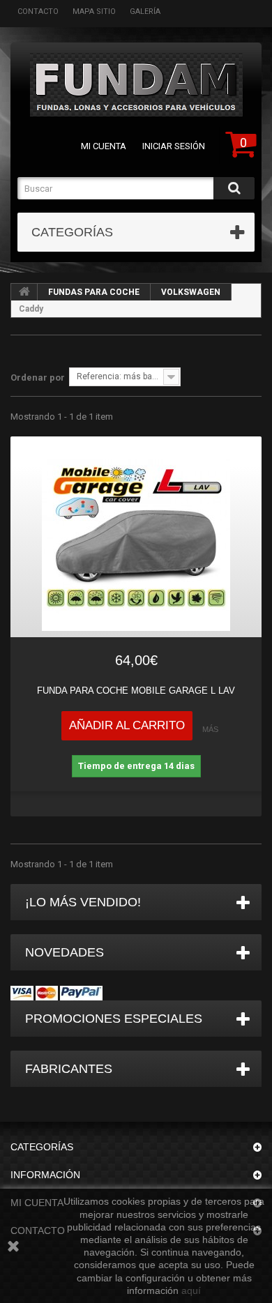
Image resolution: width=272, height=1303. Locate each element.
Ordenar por (37, 377)
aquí (191, 1290)
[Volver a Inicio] (24, 292)
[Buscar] (234, 188)
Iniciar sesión (173, 146)
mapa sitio (94, 11)
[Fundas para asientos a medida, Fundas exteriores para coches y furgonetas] (136, 84)
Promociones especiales (113, 1019)
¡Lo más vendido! (83, 902)
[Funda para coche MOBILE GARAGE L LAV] (136, 536)
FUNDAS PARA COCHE (93, 292)
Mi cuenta (103, 146)
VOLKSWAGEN (190, 292)
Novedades (64, 952)
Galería (145, 11)
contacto (38, 11)
